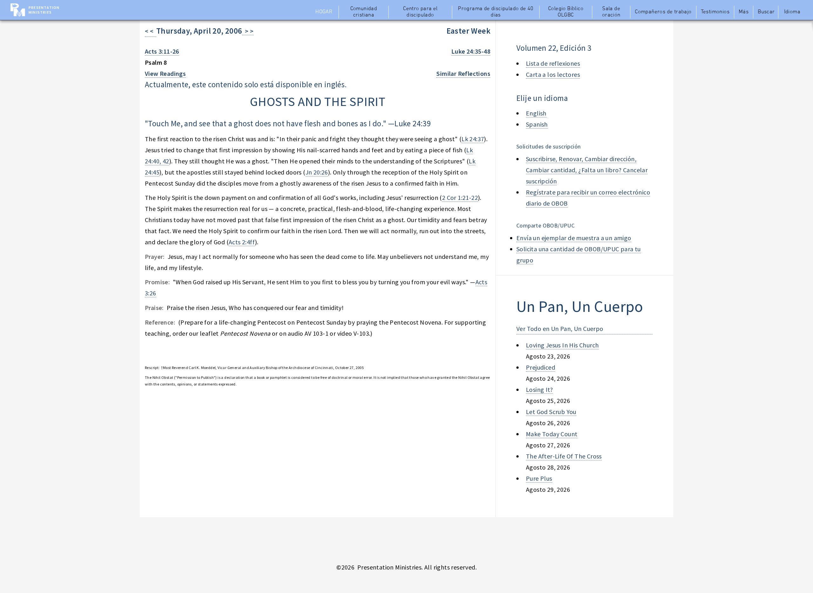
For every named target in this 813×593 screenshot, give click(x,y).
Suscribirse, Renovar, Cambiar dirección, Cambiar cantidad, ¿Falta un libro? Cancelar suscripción (587, 170)
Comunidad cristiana (363, 12)
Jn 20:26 (317, 172)
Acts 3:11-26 (162, 51)
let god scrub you (551, 412)
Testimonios (715, 12)
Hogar (323, 12)
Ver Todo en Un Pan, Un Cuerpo (559, 329)
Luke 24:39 (412, 123)
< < (150, 31)
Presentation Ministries (44, 10)
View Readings (165, 73)
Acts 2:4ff (242, 242)
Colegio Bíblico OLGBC (565, 12)
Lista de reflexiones (553, 63)
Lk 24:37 (472, 139)
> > (248, 31)
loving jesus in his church (562, 345)
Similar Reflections (463, 73)
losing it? (539, 389)
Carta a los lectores (553, 74)
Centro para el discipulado (420, 12)
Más (744, 12)
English (536, 113)
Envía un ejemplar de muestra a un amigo (573, 238)
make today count (551, 434)
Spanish (537, 124)
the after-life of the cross (564, 456)
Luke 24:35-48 (470, 51)
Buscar (766, 12)
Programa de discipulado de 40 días (496, 12)
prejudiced (540, 367)
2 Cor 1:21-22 (460, 197)
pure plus (539, 478)
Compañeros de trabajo (663, 12)
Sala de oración (611, 12)
